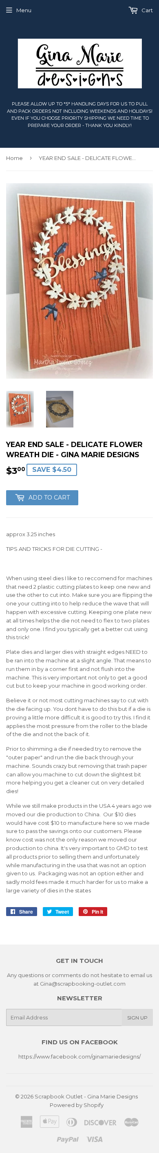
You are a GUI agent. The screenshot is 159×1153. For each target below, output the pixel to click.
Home (14, 158)
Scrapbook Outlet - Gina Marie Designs (86, 1096)
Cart (146, 10)
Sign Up (137, 1018)
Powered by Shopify (77, 1105)
